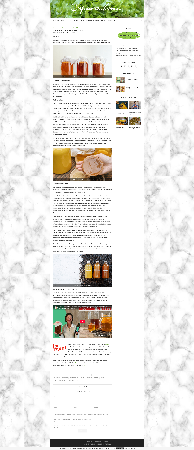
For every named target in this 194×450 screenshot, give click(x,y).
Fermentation (79, 363)
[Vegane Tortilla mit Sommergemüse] (122, 121)
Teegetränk (71, 380)
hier (85, 365)
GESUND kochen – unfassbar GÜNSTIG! (132, 78)
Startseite (55, 20)
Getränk (96, 377)
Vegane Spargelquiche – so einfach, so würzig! (134, 128)
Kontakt (103, 20)
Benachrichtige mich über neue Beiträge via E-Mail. (68, 424)
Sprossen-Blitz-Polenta (121, 111)
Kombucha (102, 377)
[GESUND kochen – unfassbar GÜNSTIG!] (120, 80)
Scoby (55, 380)
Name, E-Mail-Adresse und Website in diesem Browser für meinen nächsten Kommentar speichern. (81, 414)
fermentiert (65, 377)
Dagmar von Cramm (92, 20)
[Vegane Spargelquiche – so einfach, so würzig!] (135, 121)
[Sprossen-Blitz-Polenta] (122, 105)
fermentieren (57, 377)
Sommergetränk (62, 380)
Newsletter (111, 20)
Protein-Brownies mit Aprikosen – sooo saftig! (135, 111)
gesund (82, 377)
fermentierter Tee (74, 377)
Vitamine (78, 380)
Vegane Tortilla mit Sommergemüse (120, 128)
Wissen (69, 20)
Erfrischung (56, 375)
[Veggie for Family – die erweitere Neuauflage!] (120, 89)
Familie (58, 27)
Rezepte (76, 20)
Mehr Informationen (130, 448)
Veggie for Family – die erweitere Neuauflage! (132, 87)
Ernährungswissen (86, 375)
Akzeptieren (120, 448)
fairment (107, 344)
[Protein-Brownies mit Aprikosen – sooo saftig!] (135, 105)
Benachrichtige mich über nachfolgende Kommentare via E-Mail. (72, 419)
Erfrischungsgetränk (67, 375)
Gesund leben (65, 27)
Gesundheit (89, 377)
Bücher (63, 20)
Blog (82, 20)
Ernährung (76, 375)
